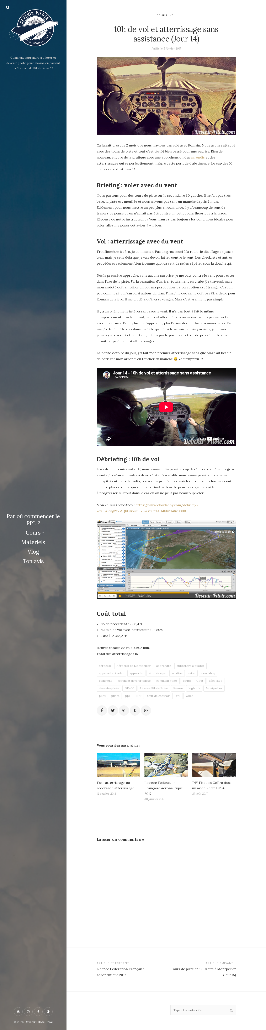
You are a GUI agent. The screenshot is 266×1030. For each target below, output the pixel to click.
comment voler (166, 681)
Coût (199, 681)
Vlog (33, 551)
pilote (115, 696)
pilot (102, 696)
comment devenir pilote (134, 681)
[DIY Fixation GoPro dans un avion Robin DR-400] (214, 765)
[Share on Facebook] (102, 710)
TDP (138, 696)
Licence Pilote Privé (154, 688)
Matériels (33, 542)
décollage (215, 681)
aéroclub (105, 666)
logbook (194, 688)
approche (136, 673)
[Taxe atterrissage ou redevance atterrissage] (118, 765)
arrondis (198, 157)
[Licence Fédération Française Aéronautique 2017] (166, 765)
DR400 (129, 688)
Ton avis (33, 561)
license (178, 688)
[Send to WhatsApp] (146, 710)
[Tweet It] (113, 710)
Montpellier (214, 688)
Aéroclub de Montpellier (134, 666)
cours (187, 681)
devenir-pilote (109, 688)
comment (105, 681)
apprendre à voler (111, 673)
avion (191, 673)
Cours (33, 532)
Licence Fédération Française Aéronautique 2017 (163, 788)
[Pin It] (124, 710)
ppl (127, 696)
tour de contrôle (158, 696)
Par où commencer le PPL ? (33, 520)
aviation (177, 673)
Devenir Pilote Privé (39, 1022)
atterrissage (157, 673)
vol (178, 696)
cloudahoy (208, 673)
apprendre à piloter (190, 666)
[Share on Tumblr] (135, 710)
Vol (173, 15)
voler (189, 696)
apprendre (163, 666)
